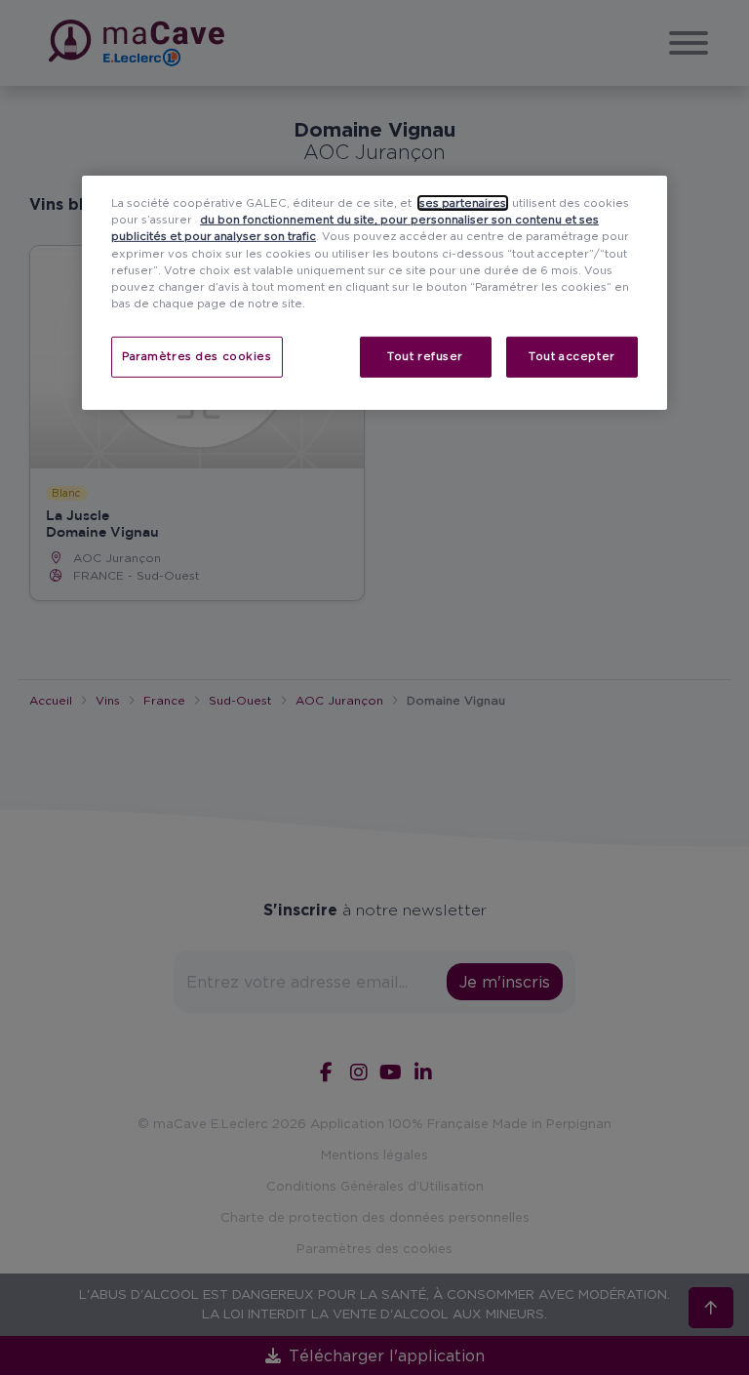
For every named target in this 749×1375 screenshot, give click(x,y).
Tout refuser (425, 356)
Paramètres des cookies (197, 356)
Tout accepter (571, 356)
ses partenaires (462, 203)
